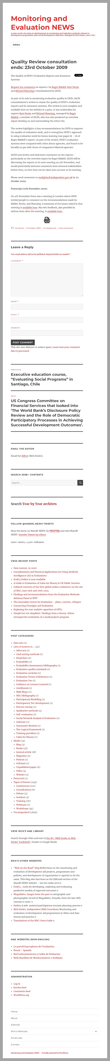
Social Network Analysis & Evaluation (36, 718)
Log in (17, 983)
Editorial (15, 1025)
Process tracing (24, 707)
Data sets (18, 643)
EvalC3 (17, 886)
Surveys (15, 1044)
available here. (55, 211)
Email (15, 315)
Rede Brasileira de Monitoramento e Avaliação (38, 957)
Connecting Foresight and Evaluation (33, 605)
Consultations (23, 789)
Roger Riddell (59, 87)
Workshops (22, 808)
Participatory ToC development (32, 703)
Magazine (21, 755)
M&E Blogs (22, 691)
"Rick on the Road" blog (26, 868)
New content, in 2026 (25, 568)
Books (19, 748)
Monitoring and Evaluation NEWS (25, 1053)
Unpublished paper (26, 767)
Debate (20, 793)
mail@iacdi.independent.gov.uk (55, 177)
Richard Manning (24, 91)
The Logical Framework (28, 729)
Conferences (22, 786)
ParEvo (17, 905)
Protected (19, 778)
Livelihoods (22, 688)
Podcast (20, 759)
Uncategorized (21, 812)
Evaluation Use (24, 680)
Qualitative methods (27, 710)
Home (14, 1011)
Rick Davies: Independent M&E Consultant (36, 909)
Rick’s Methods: (19, 1031)
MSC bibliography (25, 695)
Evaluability (22, 661)
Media (17, 740)
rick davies (19, 228)
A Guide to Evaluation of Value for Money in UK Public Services (47, 583)
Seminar (20, 797)
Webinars (21, 804)
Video (19, 771)
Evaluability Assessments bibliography (36, 665)
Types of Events (22, 782)
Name (15, 301)
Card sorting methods (27, 654)
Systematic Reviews (26, 725)
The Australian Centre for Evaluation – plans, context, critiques (47, 602)
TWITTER (54, 530)
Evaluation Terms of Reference (32, 676)
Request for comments (23, 87)
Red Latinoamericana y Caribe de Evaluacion (37, 954)
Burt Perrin (73, 87)
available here (30, 207)
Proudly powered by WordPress (55, 1053)
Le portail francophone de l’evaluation (34, 946)
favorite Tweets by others (32, 534)
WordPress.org (21, 995)
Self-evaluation (24, 714)
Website (15, 328)
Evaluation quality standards (31, 669)
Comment (17, 261)
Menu (16, 45)
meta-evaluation (65, 228)
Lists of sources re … (24, 646)
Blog (18, 744)
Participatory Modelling (28, 699)
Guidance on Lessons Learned (32, 684)
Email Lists (16, 1038)
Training (20, 801)
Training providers (26, 733)
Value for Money (25, 737)
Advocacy (21, 650)
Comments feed (22, 991)
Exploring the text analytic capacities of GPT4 (38, 609)
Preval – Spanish (23, 950)
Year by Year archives (39, 504)
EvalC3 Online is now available (29, 579)
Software (21, 722)
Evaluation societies (26, 673)
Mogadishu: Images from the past (32, 894)
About (14, 1018)
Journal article (23, 752)
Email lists (21, 658)
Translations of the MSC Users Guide (33, 920)
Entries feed (20, 987)
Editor (25, 456)
